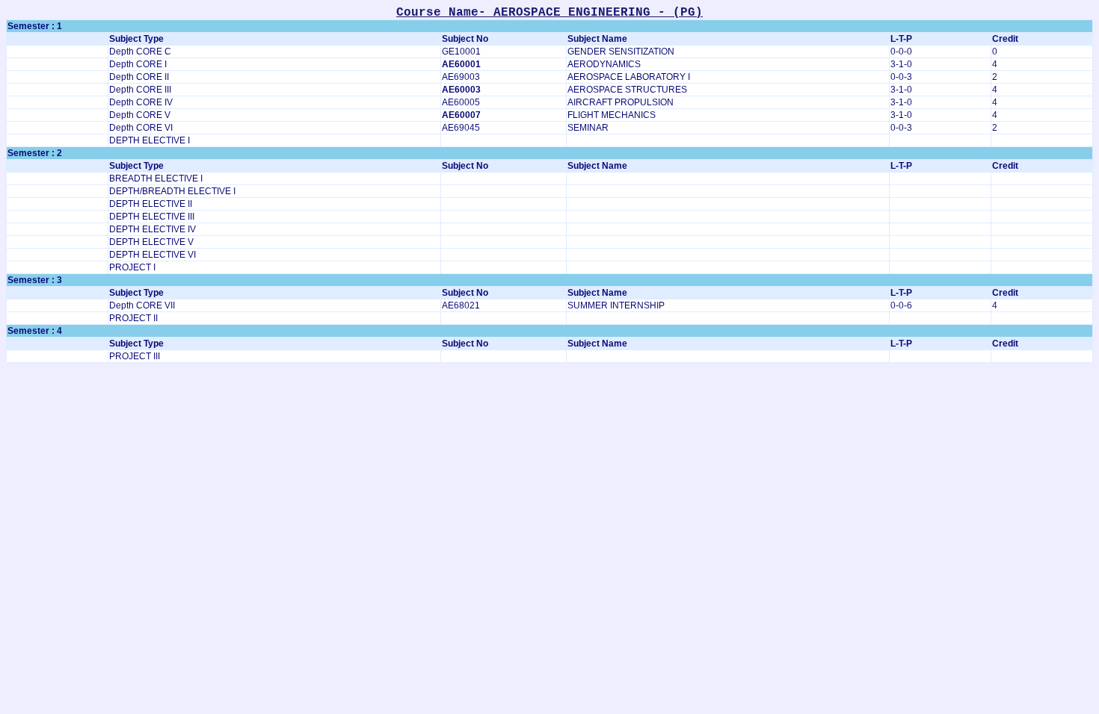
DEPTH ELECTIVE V (151, 242)
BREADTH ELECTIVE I (156, 178)
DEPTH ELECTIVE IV (152, 229)
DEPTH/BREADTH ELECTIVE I (172, 191)
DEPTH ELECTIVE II (150, 204)
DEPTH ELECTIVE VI (152, 254)
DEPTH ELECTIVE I (149, 140)
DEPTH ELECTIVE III (151, 216)
